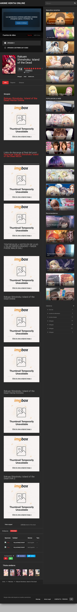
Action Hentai (53, 317)
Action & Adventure (54, 313)
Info (5, 82)
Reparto (12, 82)
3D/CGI (51, 309)
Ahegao (19, 76)
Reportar (30, 35)
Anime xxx (31, 76)
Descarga (13, 531)
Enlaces (21, 82)
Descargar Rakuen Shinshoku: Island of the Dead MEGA (21, 155)
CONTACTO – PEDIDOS (61, 599)
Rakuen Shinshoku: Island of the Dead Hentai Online (20, 99)
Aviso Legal (47, 599)
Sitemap (38, 599)
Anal (25, 76)
